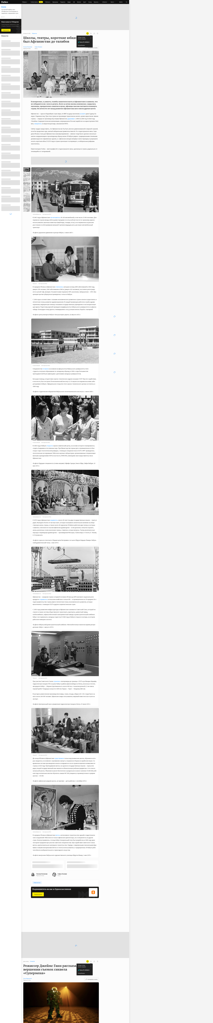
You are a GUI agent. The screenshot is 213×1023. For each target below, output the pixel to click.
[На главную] (4, 2)
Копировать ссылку (93, 47)
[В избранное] (50, 918)
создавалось (43, 599)
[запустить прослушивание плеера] (91, 33)
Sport (84, 2)
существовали (59, 758)
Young (89, 2)
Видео (69, 2)
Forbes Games (36, 2)
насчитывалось (55, 217)
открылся (50, 446)
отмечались (59, 287)
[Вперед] (101, 865)
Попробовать (81, 45)
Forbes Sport (35, 918)
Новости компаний (83, 918)
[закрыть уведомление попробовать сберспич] (91, 38)
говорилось (38, 124)
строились (56, 681)
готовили (45, 369)
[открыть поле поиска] (126, 2)
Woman (79, 2)
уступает (82, 114)
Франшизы (55, 2)
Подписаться (38, 894)
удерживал (71, 119)
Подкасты (62, 2)
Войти (120, 2)
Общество (57, 918)
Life (74, 2)
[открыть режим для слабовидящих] (87, 33)
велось (58, 835)
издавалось (54, 520)
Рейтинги (47, 2)
